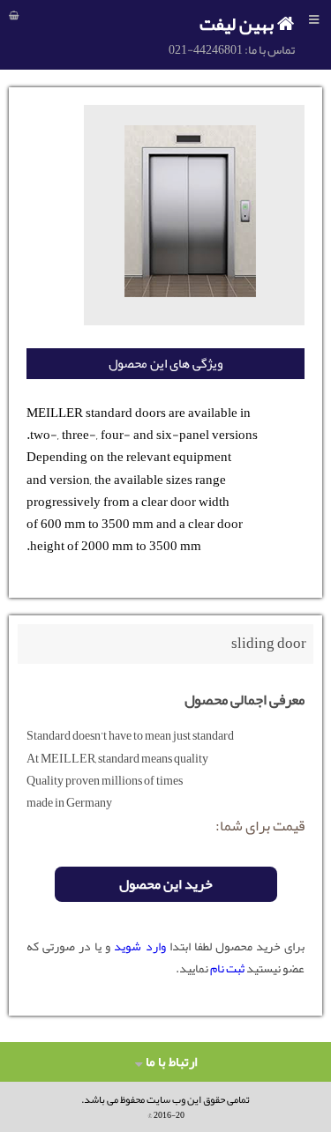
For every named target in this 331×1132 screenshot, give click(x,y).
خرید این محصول (166, 884)
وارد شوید (139, 946)
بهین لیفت (238, 23)
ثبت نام (226, 968)
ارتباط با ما (170, 1062)
